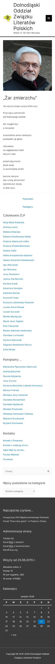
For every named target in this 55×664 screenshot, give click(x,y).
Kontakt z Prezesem (13, 440)
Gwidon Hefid (9, 250)
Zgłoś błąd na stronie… (14, 450)
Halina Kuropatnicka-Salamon (17, 255)
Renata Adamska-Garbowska (17, 330)
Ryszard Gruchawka (13, 423)
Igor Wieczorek (10, 265)
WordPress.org (10, 550)
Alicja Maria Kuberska (13, 222)
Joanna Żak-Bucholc (13, 279)
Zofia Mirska (9, 349)
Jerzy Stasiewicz (11, 274)
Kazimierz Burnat (11, 293)
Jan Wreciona (9, 269)
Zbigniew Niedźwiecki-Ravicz (17, 345)
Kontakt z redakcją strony (15, 445)
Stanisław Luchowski (13, 335)
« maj (13, 635)
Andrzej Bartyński (11, 371)
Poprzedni (28, 199)
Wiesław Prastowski (12, 409)
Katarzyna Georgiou (13, 288)
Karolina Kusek (10, 283)
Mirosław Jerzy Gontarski (15, 395)
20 (27, 621)
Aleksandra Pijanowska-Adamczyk (20, 367)
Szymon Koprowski (12, 340)
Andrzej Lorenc (10, 227)
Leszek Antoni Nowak (13, 307)
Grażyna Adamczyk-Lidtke (16, 241)
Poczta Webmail (11, 454)
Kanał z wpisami (13, 542)
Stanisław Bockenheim (14, 400)
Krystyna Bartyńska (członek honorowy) (22, 385)
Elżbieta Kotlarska (11, 232)
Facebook (8, 459)
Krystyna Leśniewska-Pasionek (18, 302)
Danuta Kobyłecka (12, 376)
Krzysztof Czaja (10, 297)
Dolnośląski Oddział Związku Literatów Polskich (26, 16)
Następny (28, 206)
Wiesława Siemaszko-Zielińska (18, 414)
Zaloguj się (8, 538)
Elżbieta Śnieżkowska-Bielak (17, 236)
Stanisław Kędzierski (13, 404)
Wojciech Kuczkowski (13, 418)
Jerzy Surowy (9, 381)
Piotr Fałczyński (10, 326)
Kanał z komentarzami (16, 546)
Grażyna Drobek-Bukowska (16, 246)
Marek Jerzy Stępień (13, 321)
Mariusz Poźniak (11, 390)
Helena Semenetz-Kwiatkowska (18, 260)
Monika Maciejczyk (12, 316)
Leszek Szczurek (11, 312)
